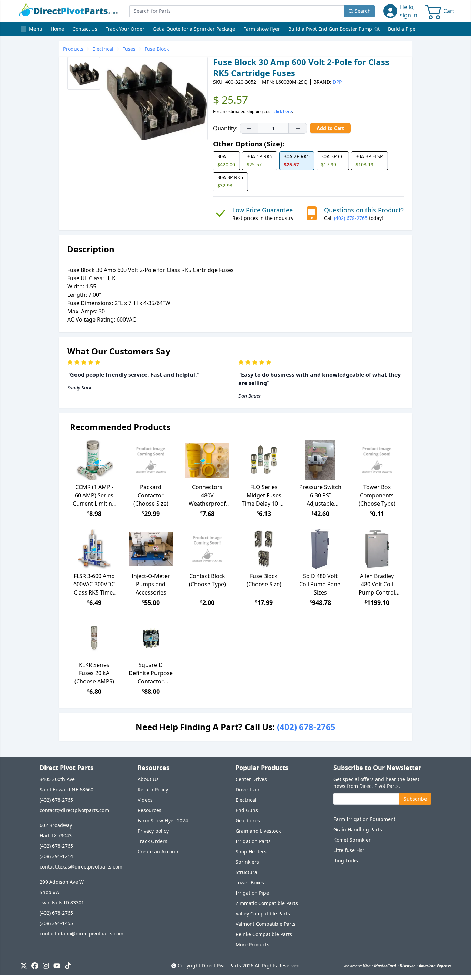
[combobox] (236, 11)
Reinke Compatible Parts (264, 934)
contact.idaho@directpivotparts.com (81, 933)
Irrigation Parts (253, 841)
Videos (145, 799)
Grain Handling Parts (357, 829)
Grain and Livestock (258, 830)
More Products (252, 944)
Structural (247, 872)
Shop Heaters (251, 851)
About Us (148, 779)
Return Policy (153, 789)
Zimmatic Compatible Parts (267, 903)
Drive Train (248, 789)
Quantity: (225, 128)
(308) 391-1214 (56, 856)
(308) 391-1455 (56, 923)
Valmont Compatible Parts (265, 924)
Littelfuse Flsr (348, 850)
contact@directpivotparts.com (74, 810)
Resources (149, 810)
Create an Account (159, 851)
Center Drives (251, 779)
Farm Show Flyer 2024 (163, 820)
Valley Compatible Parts (263, 913)
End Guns (247, 810)
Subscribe (415, 798)
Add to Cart (330, 128)
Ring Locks (345, 860)
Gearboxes (248, 820)
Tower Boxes (250, 882)
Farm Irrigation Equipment (364, 819)
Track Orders (152, 841)
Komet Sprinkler (352, 839)
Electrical (246, 799)
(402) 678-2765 (351, 218)
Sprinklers (247, 862)
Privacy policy (153, 830)
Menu (32, 30)
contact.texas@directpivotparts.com (81, 866)
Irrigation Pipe (252, 893)
